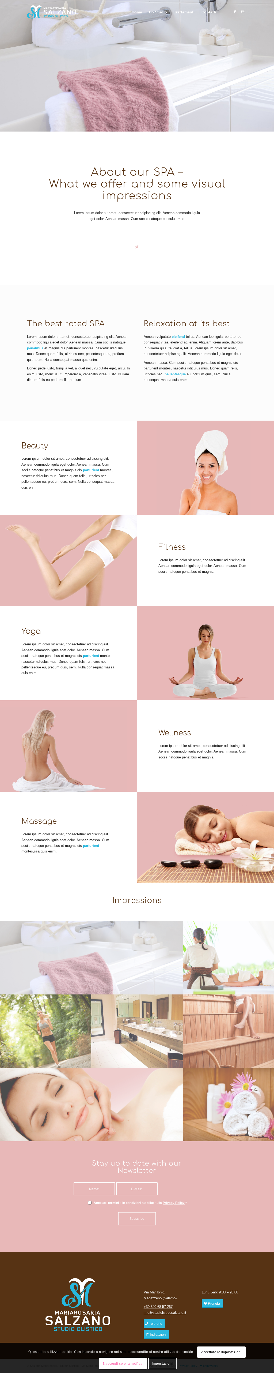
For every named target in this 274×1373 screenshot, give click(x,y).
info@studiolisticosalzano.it (165, 1313)
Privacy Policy (174, 1203)
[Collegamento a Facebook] (235, 12)
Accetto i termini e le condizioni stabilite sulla (140, 1203)
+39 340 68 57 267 (158, 1307)
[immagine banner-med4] (91, 957)
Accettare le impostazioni (221, 1352)
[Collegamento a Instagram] (243, 12)
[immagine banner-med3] (91, 1104)
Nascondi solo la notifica (123, 1363)
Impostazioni (162, 1363)
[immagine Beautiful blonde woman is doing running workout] (46, 1031)
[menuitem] (137, 12)
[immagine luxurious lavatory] (137, 1031)
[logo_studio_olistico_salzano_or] (53, 12)
